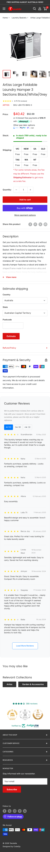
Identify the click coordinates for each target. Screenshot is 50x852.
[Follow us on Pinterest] (20, 811)
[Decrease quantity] (16, 190)
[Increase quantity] (30, 190)
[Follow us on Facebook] (4, 811)
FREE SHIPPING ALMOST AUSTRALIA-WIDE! (25, 2)
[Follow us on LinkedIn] (25, 811)
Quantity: (7, 189)
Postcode (7, 319)
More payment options (25, 215)
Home (5, 18)
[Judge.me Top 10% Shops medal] (38, 714)
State (5, 307)
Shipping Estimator (22, 177)
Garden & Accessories (33, 684)
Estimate (11, 336)
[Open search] (34, 8)
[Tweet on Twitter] (40, 224)
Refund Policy (9, 348)
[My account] (39, 8)
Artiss (6, 105)
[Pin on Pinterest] (35, 224)
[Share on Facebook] (30, 224)
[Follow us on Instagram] (15, 811)
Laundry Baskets (19, 18)
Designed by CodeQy (11, 846)
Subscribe (12, 789)
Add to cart (25, 199)
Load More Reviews (25, 646)
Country (6, 294)
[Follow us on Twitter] (9, 811)
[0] (45, 8)
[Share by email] (45, 224)
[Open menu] (4, 9)
